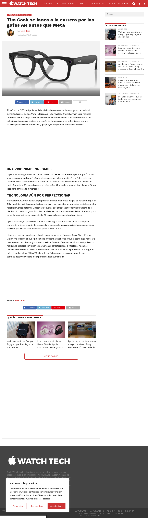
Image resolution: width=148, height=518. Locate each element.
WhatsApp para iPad (87, 513)
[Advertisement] (51, 147)
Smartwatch (49, 3)
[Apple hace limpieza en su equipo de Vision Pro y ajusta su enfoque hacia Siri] (82, 337)
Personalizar (18, 506)
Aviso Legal (105, 513)
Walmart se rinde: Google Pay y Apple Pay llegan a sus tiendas (20, 344)
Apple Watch (81, 511)
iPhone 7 (111, 511)
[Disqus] (51, 396)
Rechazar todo (37, 506)
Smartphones (68, 3)
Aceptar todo (56, 506)
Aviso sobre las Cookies (89, 516)
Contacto (118, 513)
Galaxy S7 (129, 511)
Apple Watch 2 (97, 511)
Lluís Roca (25, 31)
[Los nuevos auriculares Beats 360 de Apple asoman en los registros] (51, 337)
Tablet (83, 3)
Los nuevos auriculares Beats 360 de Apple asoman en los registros (50, 344)
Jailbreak (123, 3)
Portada (20, 300)
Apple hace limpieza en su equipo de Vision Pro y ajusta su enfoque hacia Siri (82, 344)
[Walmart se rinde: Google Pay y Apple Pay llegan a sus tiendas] (21, 337)
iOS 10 (120, 511)
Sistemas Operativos (102, 3)
